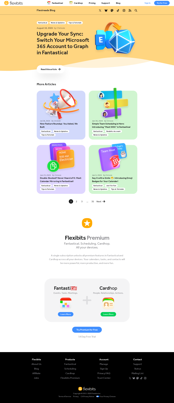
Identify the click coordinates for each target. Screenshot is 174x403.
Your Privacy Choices (108, 396)
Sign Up (104, 368)
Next (99, 201)
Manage (104, 364)
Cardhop (78, 3)
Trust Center (104, 377)
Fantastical (57, 3)
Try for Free (162, 3)
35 (92, 201)
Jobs (36, 377)
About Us (36, 364)
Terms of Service (64, 396)
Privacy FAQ (103, 373)
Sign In (147, 3)
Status (137, 368)
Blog (118, 3)
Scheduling (70, 368)
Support (105, 3)
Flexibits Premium (70, 377)
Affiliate (36, 373)
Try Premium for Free (87, 329)
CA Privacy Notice (87, 396)
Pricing (92, 3)
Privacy (76, 396)
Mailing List (138, 373)
